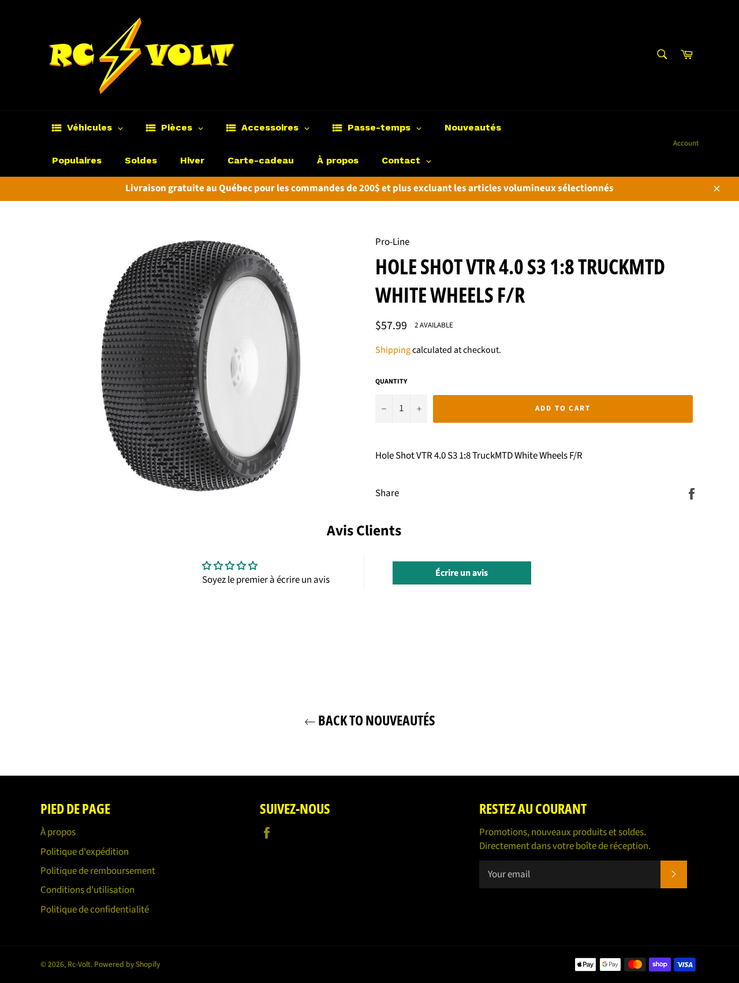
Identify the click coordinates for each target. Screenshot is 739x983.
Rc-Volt (79, 964)
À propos (58, 832)
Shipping (392, 350)
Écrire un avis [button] (461, 573)
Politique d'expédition (84, 852)
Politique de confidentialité (94, 910)
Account (686, 143)
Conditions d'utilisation (87, 890)
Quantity (391, 381)
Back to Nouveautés (375, 719)
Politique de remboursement (97, 871)
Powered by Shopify (127, 964)
